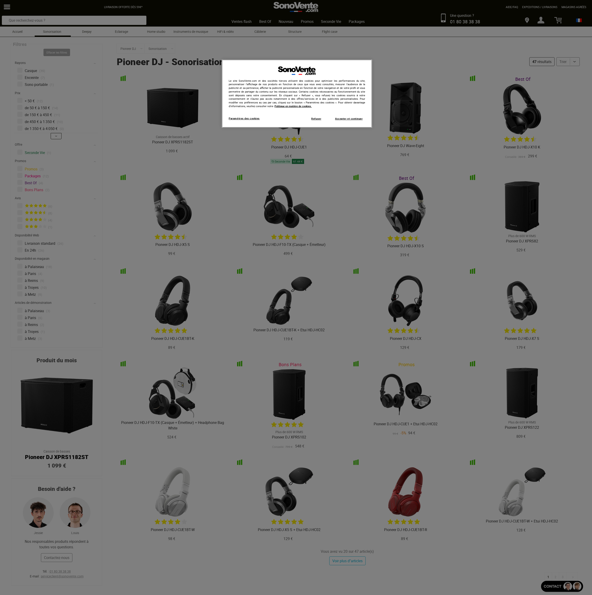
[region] (297, 94)
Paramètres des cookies (244, 118)
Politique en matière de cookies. (293, 106)
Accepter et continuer (349, 118)
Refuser (316, 118)
